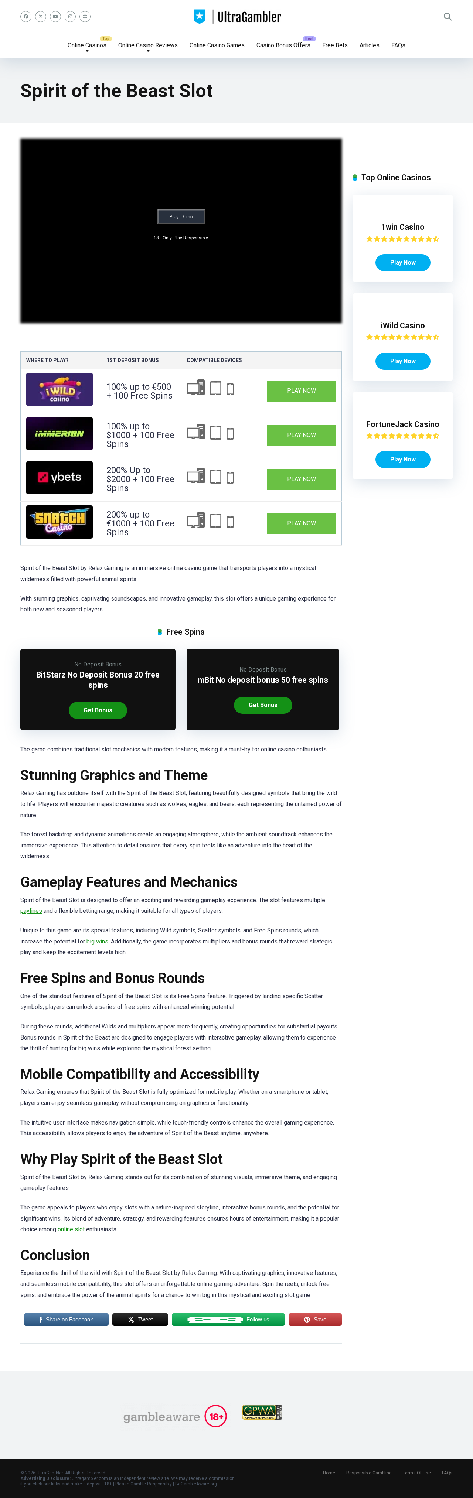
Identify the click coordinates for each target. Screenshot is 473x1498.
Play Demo (181, 216)
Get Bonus (98, 710)
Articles (370, 45)
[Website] (85, 16)
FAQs (398, 45)
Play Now (301, 390)
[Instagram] (70, 16)
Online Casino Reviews (148, 45)
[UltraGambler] (236, 16)
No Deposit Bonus (98, 664)
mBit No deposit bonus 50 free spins (263, 680)
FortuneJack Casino (402, 424)
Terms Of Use (417, 1472)
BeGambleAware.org (196, 1484)
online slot (71, 1229)
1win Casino (403, 227)
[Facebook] (25, 16)
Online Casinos (87, 45)
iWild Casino (403, 325)
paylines (31, 910)
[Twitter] (40, 16)
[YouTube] (55, 16)
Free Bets (335, 45)
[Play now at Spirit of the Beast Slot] (59, 403)
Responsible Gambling (369, 1472)
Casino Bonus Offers (283, 45)
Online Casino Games (217, 45)
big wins (97, 941)
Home (329, 1472)
